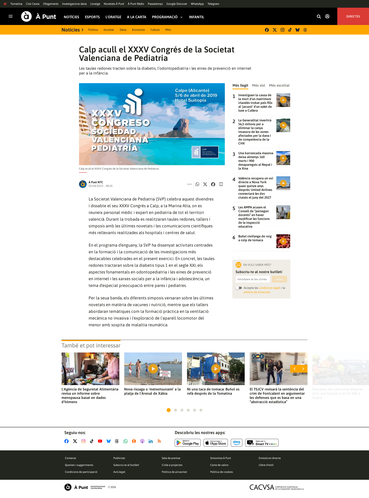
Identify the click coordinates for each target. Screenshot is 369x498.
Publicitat (119, 458)
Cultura (155, 29)
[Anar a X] (76, 441)
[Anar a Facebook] (67, 441)
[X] (275, 30)
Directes (353, 16)
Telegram (213, 3)
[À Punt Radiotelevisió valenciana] (84, 487)
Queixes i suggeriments (79, 465)
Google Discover (176, 3)
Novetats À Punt (114, 3)
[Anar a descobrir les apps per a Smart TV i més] (262, 443)
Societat (109, 29)
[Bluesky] (298, 30)
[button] (169, 410)
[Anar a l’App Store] (216, 443)
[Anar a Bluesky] (109, 441)
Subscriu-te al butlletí (126, 465)
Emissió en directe (270, 458)
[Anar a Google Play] (188, 443)
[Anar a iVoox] (134, 441)
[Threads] (305, 30)
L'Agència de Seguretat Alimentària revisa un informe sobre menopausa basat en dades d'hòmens (90, 395)
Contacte (70, 458)
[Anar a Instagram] (84, 441)
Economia (138, 29)
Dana (123, 29)
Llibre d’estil (266, 465)
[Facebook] (267, 30)
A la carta (136, 17)
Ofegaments (50, 3)
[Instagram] (282, 30)
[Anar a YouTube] (101, 441)
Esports (92, 17)
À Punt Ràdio (136, 3)
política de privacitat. (257, 292)
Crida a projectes (172, 465)
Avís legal (119, 471)
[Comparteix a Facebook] (213, 184)
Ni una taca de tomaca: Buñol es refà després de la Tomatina (213, 391)
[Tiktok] (290, 30)
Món (168, 29)
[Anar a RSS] (160, 441)
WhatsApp (197, 3)
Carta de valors (219, 465)
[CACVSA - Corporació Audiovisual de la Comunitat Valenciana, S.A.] (277, 487)
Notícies (71, 17)
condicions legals (269, 287)
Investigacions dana (74, 3)
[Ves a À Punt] (38, 16)
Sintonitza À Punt (220, 458)
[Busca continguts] (319, 16)
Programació (165, 17)
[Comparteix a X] (205, 184)
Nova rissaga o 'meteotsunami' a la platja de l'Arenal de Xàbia (152, 391)
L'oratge (95, 3)
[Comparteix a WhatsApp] (197, 184)
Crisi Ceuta (32, 3)
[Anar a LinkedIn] (151, 441)
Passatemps (155, 3)
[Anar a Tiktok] (92, 441)
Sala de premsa (171, 458)
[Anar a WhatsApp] (126, 441)
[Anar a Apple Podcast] (143, 441)
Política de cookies (221, 471)
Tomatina (16, 3)
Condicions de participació (81, 471)
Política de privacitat (174, 471)
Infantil (196, 17)
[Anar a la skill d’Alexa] (236, 443)
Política (93, 29)
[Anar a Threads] (118, 441)
